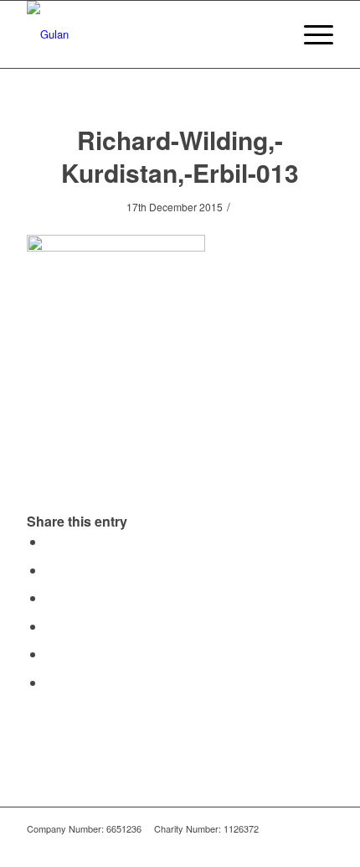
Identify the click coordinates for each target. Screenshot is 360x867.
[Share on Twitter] (50, 570)
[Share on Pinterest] (50, 626)
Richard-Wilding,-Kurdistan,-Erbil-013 (180, 156)
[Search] (271, 34)
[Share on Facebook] (50, 541)
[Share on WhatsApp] (50, 597)
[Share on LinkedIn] (50, 653)
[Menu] (310, 34)
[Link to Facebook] (295, 846)
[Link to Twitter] (320, 846)
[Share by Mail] (50, 682)
